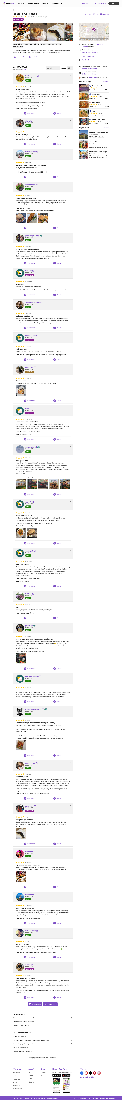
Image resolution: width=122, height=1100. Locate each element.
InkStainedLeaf (30, 76)
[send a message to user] (38, 76)
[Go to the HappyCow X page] (90, 1073)
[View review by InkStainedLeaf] (20, 78)
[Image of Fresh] (84, 113)
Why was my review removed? (23, 1018)
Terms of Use (28, 1098)
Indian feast (96, 94)
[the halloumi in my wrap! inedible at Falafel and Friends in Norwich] (21, 833)
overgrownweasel (32, 676)
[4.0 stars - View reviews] (93, 113)
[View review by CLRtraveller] (20, 449)
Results (63, 68)
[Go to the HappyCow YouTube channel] (86, 1073)
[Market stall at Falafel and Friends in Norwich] (65, 484)
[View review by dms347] (20, 504)
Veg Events (16, 1079)
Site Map (31, 1082)
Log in (114, 3)
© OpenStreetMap (96, 39)
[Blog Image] (83, 134)
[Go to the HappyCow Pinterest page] (94, 1073)
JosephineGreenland (33, 303)
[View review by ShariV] (20, 123)
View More (106, 81)
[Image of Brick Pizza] (84, 104)
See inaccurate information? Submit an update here (31, 1040)
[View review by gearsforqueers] (20, 238)
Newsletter (17, 1085)
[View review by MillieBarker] (20, 853)
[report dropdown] (71, 75)
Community (56, 3)
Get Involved (17, 1089)
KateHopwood (30, 152)
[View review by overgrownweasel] (20, 678)
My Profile (16, 1073)
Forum (15, 1082)
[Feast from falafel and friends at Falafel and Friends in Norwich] (21, 876)
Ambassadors (18, 1076)
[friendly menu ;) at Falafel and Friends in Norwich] (21, 658)
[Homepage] (8, 3)
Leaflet (82, 39)
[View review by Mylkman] (20, 897)
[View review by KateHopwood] (20, 154)
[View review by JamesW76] (20, 808)
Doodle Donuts (97, 86)
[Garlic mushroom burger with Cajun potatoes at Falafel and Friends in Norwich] (21, 218)
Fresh (94, 111)
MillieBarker (29, 851)
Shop (44, 3)
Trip (97, 14)
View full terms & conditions (22, 1051)
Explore (19, 3)
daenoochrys (30, 185)
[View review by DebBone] (20, 596)
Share (89, 14)
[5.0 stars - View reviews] (93, 88)
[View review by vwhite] (20, 967)
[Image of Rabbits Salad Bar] (84, 121)
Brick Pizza (96, 103)
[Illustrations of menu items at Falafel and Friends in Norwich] (54, 484)
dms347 (28, 502)
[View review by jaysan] (20, 628)
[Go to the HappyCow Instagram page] (99, 1073)
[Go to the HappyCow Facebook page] (82, 1073)
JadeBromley (30, 763)
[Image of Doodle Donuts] (84, 88)
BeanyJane (93, 78)
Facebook (85, 60)
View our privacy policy (21, 1025)
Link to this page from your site (23, 1044)
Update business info (89, 68)
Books (43, 1076)
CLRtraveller (29, 447)
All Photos (65, 39)
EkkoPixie (28, 271)
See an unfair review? (20, 1048)
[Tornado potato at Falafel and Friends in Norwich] (32, 218)
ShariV (27, 121)
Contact (31, 1076)
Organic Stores (33, 3)
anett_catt (29, 367)
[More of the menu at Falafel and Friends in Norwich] (43, 484)
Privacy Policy (18, 1098)
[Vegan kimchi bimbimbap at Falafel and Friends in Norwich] (21, 745)
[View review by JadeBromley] (20, 765)
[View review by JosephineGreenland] (20, 305)
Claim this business (19, 1036)
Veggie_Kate (30, 336)
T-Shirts (43, 1073)
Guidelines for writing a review (23, 1022)
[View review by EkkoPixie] (20, 273)
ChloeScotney (30, 931)
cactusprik (29, 551)
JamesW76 (29, 806)
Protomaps (87, 39)
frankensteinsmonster (33, 709)
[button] (94, 30)
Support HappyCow (52, 1098)
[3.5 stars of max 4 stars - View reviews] (93, 104)
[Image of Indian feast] (84, 96)
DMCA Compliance (39, 1098)
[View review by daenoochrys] (20, 187)
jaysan (27, 626)
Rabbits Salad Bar (98, 119)
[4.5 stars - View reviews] (17, 17)
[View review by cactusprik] (20, 553)
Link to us (31, 1079)
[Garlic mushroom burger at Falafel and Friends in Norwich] (43, 218)
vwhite (24, 69)
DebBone (28, 594)
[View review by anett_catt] (20, 369)
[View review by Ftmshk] (20, 410)
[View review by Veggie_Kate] (20, 338)
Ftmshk (28, 408)
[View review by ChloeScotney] (20, 933)
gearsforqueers (31, 236)
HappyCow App (59, 1069)
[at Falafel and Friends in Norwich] (21, 390)
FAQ (29, 1072)
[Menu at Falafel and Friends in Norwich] (21, 484)
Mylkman (28, 895)
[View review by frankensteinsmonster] (20, 711)
